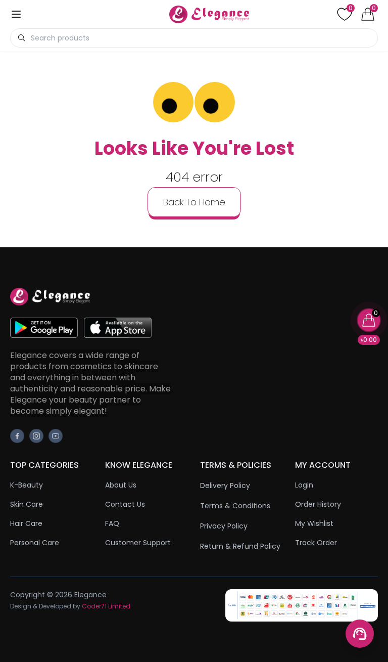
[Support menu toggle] (360, 634)
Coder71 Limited (106, 606)
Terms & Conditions (235, 506)
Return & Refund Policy (240, 546)
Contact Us (125, 504)
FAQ (112, 523)
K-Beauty (26, 485)
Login (304, 485)
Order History (318, 504)
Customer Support (138, 543)
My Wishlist (314, 523)
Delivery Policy (225, 485)
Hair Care (26, 523)
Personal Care (34, 543)
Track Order (316, 543)
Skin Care (26, 504)
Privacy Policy (224, 526)
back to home (194, 202)
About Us (120, 485)
